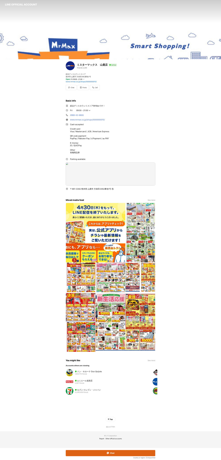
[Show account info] (113, 65)
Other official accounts (114, 439)
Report (101, 439)
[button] (83, 87)
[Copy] (112, 189)
